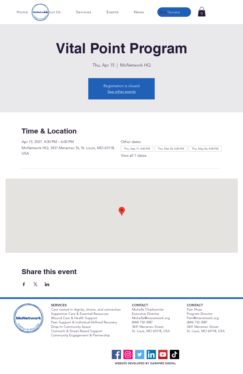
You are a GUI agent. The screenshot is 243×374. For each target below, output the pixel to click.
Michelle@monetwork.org (151, 318)
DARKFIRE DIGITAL (163, 363)
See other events (121, 91)
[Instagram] (128, 354)
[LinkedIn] (151, 354)
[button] (202, 12)
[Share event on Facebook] (24, 284)
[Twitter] (139, 354)
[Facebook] (116, 354)
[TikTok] (174, 354)
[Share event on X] (35, 284)
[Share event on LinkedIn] (47, 284)
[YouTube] (163, 354)
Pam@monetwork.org (203, 318)
